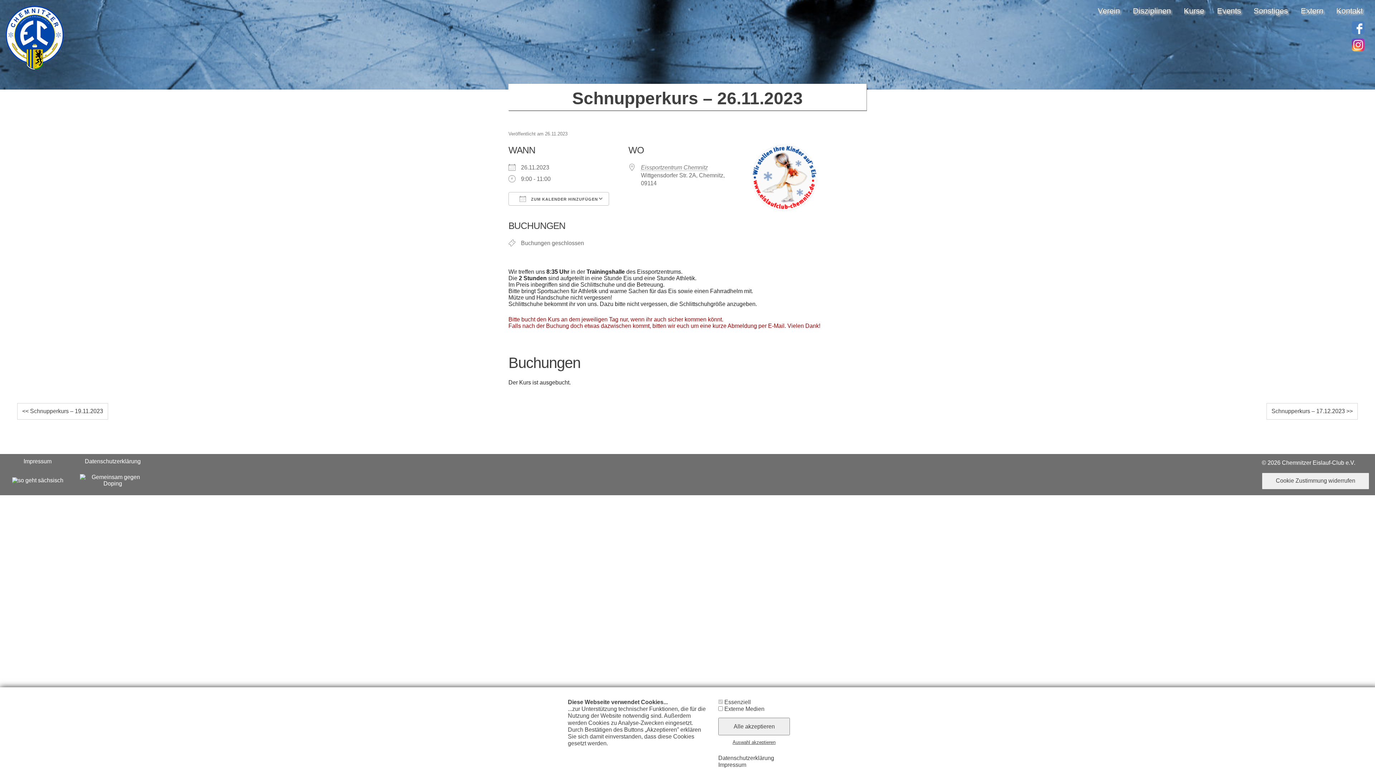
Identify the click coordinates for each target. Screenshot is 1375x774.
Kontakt (1349, 10)
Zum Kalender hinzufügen (564, 199)
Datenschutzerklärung (113, 461)
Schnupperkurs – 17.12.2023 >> (1312, 411)
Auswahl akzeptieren (754, 742)
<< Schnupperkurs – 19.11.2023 (62, 411)
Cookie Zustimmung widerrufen (1315, 481)
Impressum (38, 461)
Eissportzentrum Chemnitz (674, 167)
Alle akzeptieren (754, 726)
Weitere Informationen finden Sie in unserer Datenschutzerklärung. (633, 746)
